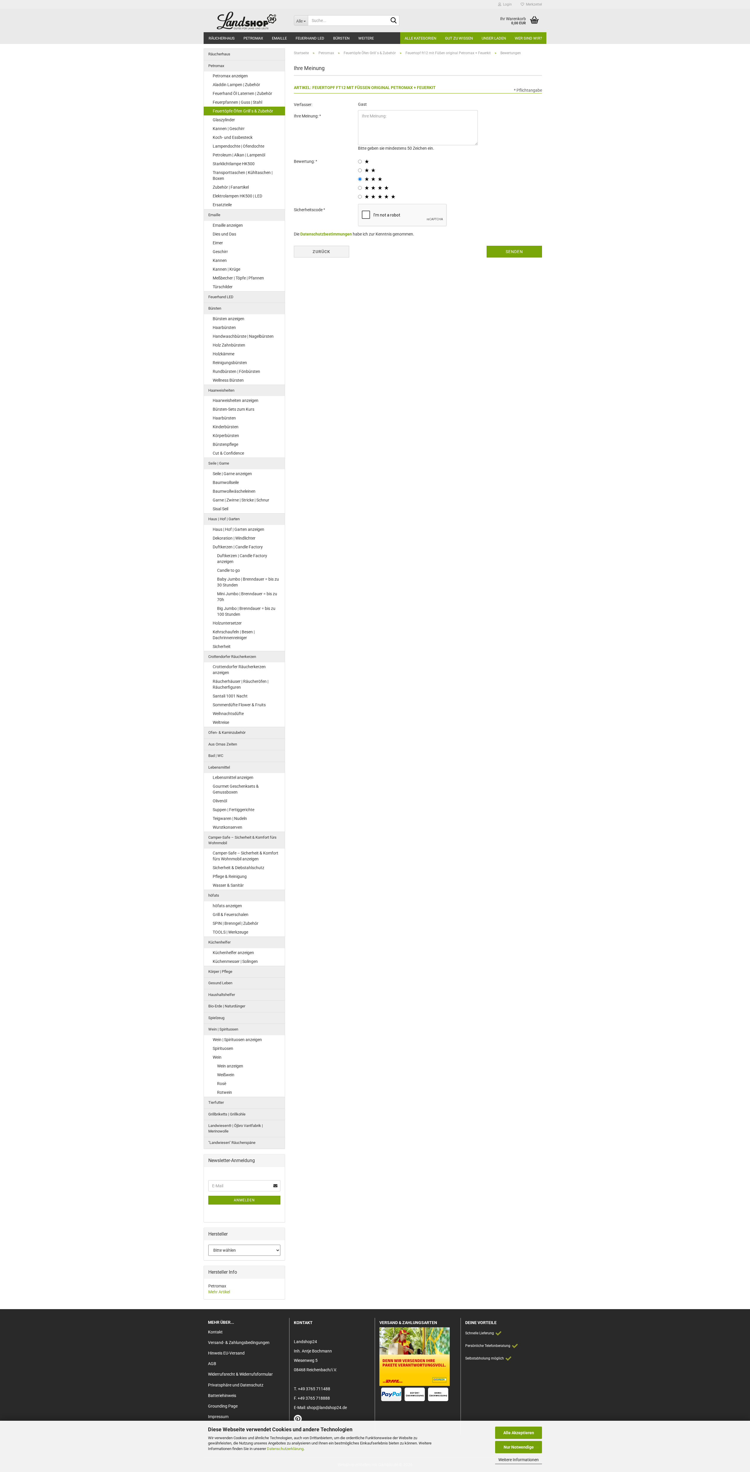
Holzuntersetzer (227, 623)
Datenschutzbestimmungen (326, 234)
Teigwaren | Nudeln (230, 818)
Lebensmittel (219, 767)
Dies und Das (224, 234)
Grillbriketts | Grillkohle (227, 1114)
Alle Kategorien (420, 38)
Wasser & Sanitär (228, 885)
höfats (213, 895)
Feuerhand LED (310, 38)
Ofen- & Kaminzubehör (227, 732)
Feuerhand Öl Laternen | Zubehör (242, 93)
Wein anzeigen (230, 1066)
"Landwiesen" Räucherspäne (231, 1142)
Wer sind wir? (528, 38)
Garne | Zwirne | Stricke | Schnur (241, 500)
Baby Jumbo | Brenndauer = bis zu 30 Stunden (248, 582)
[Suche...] (393, 21)
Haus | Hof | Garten (224, 519)
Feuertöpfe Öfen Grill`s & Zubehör (243, 111)
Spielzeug (216, 1018)
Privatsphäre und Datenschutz (235, 1385)
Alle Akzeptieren (518, 1432)
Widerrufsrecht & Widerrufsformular (240, 1374)
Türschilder (223, 286)
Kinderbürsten (225, 426)
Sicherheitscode (308, 209)
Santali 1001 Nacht (230, 696)
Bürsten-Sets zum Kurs (233, 409)
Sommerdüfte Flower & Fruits (239, 704)
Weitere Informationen (518, 1459)
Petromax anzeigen (230, 76)
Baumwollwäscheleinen (234, 491)
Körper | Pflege (220, 971)
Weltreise (221, 722)
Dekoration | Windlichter (234, 538)
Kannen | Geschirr (229, 128)
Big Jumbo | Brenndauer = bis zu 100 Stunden (246, 611)
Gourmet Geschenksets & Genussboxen (236, 789)
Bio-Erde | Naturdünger (226, 1006)
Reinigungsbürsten (230, 362)
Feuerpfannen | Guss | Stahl (237, 102)
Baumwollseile (226, 482)
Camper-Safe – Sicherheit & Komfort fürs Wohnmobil (242, 840)
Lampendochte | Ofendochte (238, 146)
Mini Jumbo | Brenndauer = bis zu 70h (247, 596)
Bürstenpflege (225, 444)
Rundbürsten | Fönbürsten (236, 371)
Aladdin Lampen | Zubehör (236, 84)
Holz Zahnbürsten (229, 345)
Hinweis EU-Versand (226, 1353)
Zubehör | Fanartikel (231, 187)
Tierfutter (216, 1102)
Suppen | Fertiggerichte (233, 809)
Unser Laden (494, 38)
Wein (217, 1057)
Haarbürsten (224, 327)
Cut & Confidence (228, 453)
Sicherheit (222, 646)
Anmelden (244, 1200)
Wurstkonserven (227, 827)
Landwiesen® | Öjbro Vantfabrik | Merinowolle (235, 1128)
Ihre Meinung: (306, 116)
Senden (514, 251)
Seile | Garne (218, 463)
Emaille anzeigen (228, 225)
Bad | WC (215, 755)
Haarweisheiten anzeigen (235, 400)
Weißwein (225, 1074)
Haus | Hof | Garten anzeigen (238, 529)
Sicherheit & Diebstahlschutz (238, 867)
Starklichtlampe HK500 (234, 163)
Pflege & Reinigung (230, 876)
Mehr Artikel (219, 1292)
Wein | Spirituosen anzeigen (237, 1039)
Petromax (253, 38)
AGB (212, 1363)
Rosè (221, 1083)
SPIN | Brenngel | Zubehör (235, 923)
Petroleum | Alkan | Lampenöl (239, 155)
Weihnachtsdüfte (228, 713)
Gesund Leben (220, 983)
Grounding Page (223, 1406)
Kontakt (215, 1332)
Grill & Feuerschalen (230, 914)
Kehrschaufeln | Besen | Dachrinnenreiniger (234, 635)
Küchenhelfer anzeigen (233, 952)
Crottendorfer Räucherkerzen (232, 656)
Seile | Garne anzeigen (232, 473)
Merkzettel (533, 4)
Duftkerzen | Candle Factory (238, 547)
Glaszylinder (224, 119)
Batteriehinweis (222, 1395)
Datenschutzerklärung (285, 1449)
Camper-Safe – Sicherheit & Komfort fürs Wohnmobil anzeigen (245, 856)
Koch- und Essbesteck (233, 137)
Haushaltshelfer (221, 994)
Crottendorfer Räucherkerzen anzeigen (239, 669)
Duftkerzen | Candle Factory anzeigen (242, 558)
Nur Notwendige (519, 1447)
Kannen (220, 260)
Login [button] (506, 4)
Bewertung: (305, 161)
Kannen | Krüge (226, 269)
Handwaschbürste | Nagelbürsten (243, 336)
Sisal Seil (220, 508)
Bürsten (341, 38)
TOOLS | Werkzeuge (230, 932)
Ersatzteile (222, 204)
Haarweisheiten (221, 390)
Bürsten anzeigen (228, 318)
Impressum (218, 1416)
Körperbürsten (226, 435)
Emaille (279, 38)
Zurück (321, 251)
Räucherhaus (222, 38)
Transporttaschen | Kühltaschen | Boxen (242, 175)
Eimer (218, 242)
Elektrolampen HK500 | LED (237, 196)
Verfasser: (303, 104)
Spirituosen (223, 1048)
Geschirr (220, 251)
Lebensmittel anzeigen (233, 777)
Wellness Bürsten (228, 380)
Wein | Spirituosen (223, 1029)
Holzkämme (223, 354)
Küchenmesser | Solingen (235, 961)
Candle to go (228, 570)
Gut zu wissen (459, 38)
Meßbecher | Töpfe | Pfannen (238, 278)
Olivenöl (220, 801)
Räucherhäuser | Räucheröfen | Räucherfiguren (240, 684)
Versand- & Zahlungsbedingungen (239, 1342)
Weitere (366, 38)
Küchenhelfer (219, 942)
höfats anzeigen (227, 905)
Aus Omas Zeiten (222, 744)
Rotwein (224, 1092)
